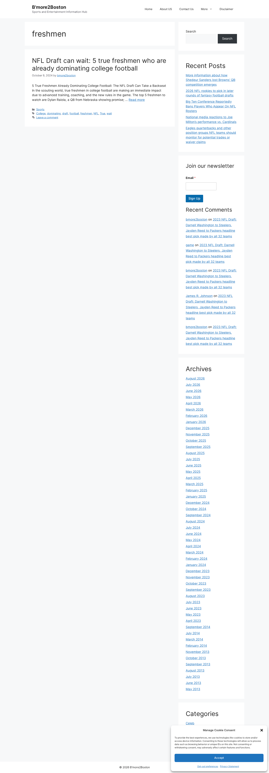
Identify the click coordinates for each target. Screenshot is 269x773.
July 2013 (193, 677)
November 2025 (198, 434)
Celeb (190, 723)
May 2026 (193, 397)
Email (191, 178)
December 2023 (198, 571)
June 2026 (193, 391)
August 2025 (195, 453)
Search (191, 31)
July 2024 (193, 527)
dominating (54, 113)
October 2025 (196, 440)
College (41, 113)
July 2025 (193, 459)
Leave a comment (47, 117)
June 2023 (193, 608)
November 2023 (198, 577)
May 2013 (193, 689)
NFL (96, 113)
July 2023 (193, 602)
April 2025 (193, 478)
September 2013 (198, 664)
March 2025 (194, 484)
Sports (40, 109)
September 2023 (198, 590)
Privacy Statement (229, 766)
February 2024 (196, 558)
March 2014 (194, 639)
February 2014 (196, 645)
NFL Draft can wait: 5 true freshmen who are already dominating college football (99, 64)
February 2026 (196, 416)
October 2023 (196, 583)
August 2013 (195, 670)
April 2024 (193, 546)
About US (166, 9)
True (102, 113)
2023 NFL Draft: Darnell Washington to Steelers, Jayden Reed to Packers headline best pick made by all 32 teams (211, 307)
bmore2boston (196, 219)
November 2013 (197, 652)
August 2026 (195, 378)
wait (109, 113)
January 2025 (196, 496)
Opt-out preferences (207, 766)
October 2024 (196, 509)
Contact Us (186, 9)
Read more (137, 100)
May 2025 (193, 471)
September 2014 (198, 627)
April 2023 (193, 621)
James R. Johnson (199, 296)
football (74, 113)
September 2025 (198, 447)
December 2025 (197, 428)
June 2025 (193, 465)
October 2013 (196, 658)
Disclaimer (226, 9)
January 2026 (196, 422)
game (190, 245)
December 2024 (198, 503)
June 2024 (193, 534)
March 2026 (194, 409)
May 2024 (193, 540)
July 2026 (193, 384)
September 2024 (198, 515)
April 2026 (193, 403)
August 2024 (195, 521)
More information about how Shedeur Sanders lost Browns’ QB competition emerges (210, 79)
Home (148, 9)
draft (65, 113)
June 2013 (193, 683)
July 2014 (193, 633)
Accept (219, 757)
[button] (262, 730)
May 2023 (193, 614)
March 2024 (194, 552)
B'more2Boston (49, 7)
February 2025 (196, 490)
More (204, 9)
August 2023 (195, 596)
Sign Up (194, 198)
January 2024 (196, 565)
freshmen (86, 113)
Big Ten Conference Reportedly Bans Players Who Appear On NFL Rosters (211, 106)
